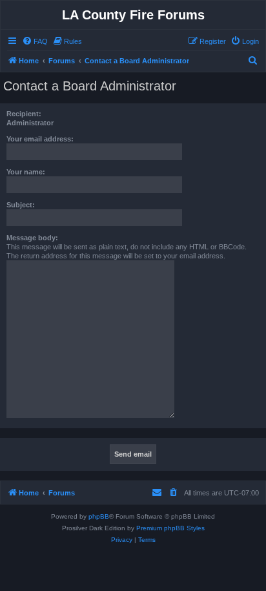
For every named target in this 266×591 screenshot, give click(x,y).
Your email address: (40, 139)
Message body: (32, 238)
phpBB (98, 516)
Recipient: (23, 114)
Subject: (20, 205)
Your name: (25, 172)
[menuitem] (35, 41)
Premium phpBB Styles (170, 528)
